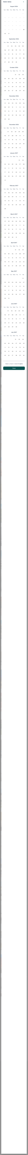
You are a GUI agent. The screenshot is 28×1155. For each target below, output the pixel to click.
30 (5, 33)
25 (12, 29)
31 (8, 33)
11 (12, 21)
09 (5, 21)
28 (23, 29)
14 (23, 21)
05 (16, 17)
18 (12, 25)
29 (12, 62)
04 (12, 17)
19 (16, 25)
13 (5, 54)
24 (8, 29)
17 (8, 25)
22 (12, 58)
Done (14, 368)
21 (23, 25)
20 (20, 25)
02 (5, 17)
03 (8, 17)
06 (20, 17)
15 (12, 54)
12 (16, 21)
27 (20, 29)
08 (12, 50)
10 (8, 21)
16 (5, 25)
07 (23, 17)
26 (16, 29)
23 (5, 29)
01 (22, 13)
